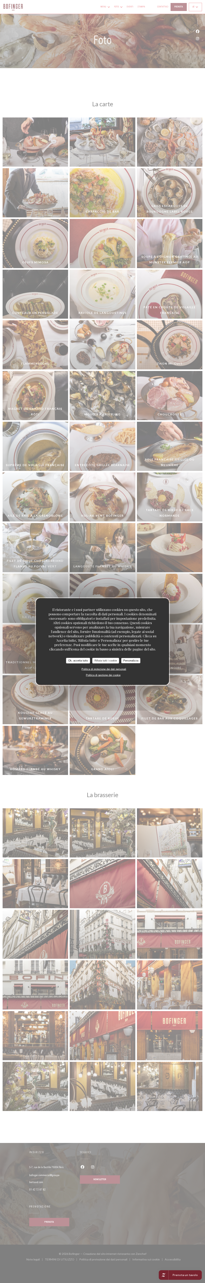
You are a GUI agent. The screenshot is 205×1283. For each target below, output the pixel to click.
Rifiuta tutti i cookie (105, 660)
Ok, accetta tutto (78, 660)
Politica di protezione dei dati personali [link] (103, 668)
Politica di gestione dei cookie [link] (103, 674)
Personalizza (130, 660)
